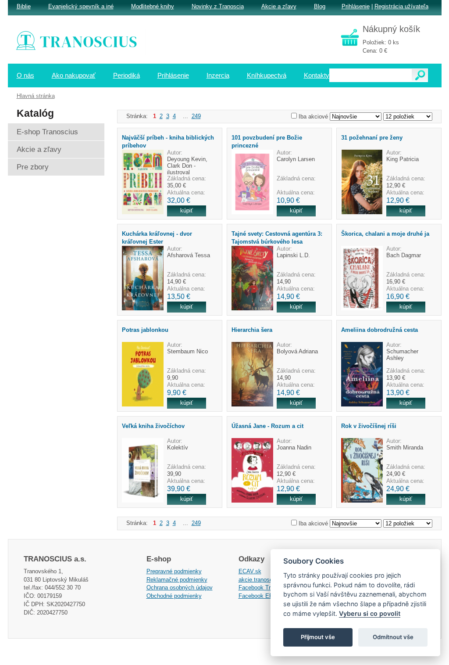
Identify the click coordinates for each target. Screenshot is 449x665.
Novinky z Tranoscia (218, 6)
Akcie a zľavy (278, 6)
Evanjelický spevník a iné (81, 6)
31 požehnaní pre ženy (372, 137)
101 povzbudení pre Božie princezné (267, 141)
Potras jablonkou (145, 330)
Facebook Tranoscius (266, 587)
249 (196, 116)
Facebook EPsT (259, 596)
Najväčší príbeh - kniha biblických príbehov (168, 141)
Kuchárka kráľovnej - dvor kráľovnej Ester (157, 237)
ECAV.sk (250, 571)
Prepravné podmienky (174, 571)
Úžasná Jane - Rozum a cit (267, 426)
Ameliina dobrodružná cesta (379, 330)
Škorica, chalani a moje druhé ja (385, 233)
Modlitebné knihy (152, 6)
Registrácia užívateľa (401, 6)
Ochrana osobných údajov (179, 587)
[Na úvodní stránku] (82, 42)
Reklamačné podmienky (176, 579)
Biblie (24, 6)
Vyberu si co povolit (369, 613)
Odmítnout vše (393, 636)
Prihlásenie (356, 6)
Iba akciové (313, 116)
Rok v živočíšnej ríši (368, 426)
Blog (319, 6)
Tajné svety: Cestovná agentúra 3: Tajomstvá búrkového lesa (277, 237)
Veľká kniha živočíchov (153, 426)
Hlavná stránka (36, 96)
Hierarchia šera (252, 330)
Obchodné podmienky (174, 596)
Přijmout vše (318, 636)
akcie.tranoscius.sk (263, 579)
